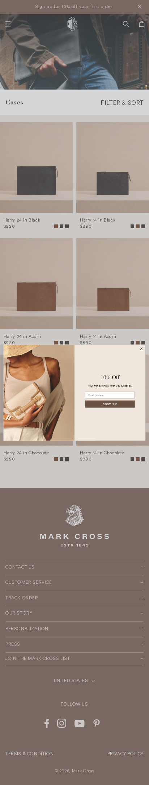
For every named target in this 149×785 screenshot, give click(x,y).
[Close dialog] (141, 348)
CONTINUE (110, 403)
